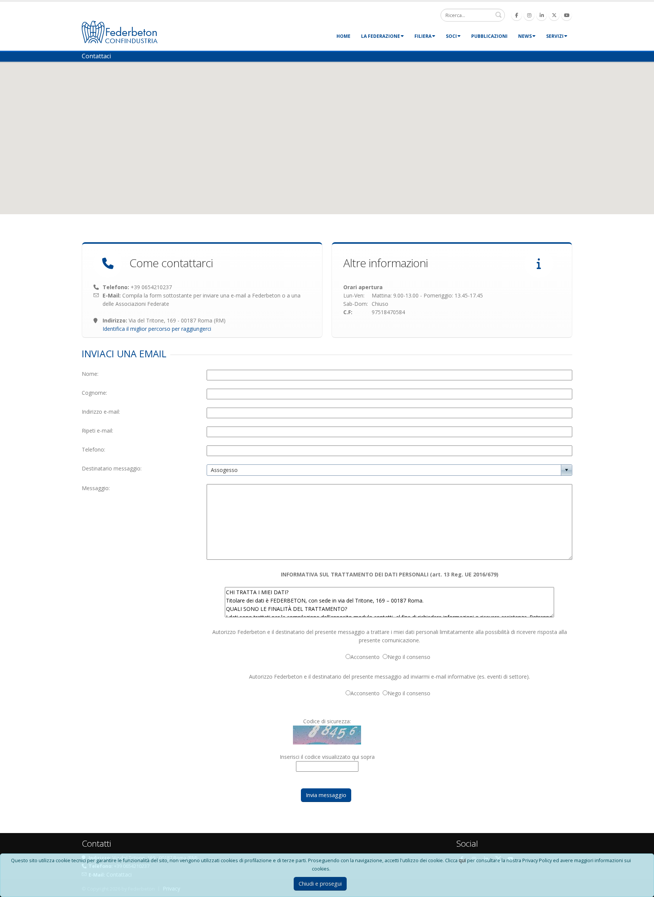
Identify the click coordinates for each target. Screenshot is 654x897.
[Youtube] (566, 15)
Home (343, 36)
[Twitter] (554, 15)
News (525, 36)
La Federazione (380, 36)
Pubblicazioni (489, 36)
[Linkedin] (541, 15)
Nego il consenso (410, 656)
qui (462, 860)
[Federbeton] (119, 31)
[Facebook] (516, 15)
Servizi (555, 36)
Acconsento (366, 656)
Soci (451, 36)
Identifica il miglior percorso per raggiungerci (157, 328)
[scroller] (641, 888)
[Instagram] (529, 15)
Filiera (422, 36)
